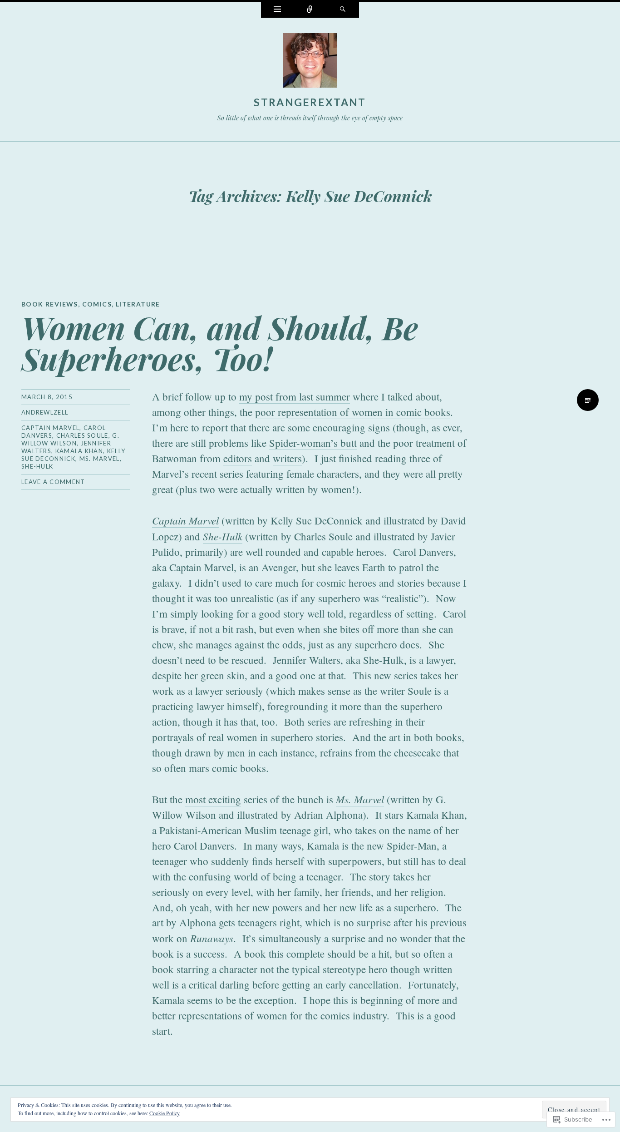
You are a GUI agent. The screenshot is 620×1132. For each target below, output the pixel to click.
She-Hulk (37, 466)
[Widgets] (277, 10)
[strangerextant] (310, 62)
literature (138, 304)
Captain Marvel (50, 427)
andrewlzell (44, 412)
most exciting (213, 799)
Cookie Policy (164, 1113)
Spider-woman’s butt (313, 443)
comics (97, 304)
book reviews (49, 304)
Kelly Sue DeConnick (73, 454)
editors (237, 458)
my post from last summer (294, 396)
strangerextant (310, 102)
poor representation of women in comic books (352, 412)
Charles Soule (82, 435)
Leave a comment (53, 481)
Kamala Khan (79, 451)
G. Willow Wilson (70, 439)
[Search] (342, 10)
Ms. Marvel (99, 458)
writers (287, 458)
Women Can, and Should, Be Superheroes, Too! (219, 342)
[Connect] (310, 10)
